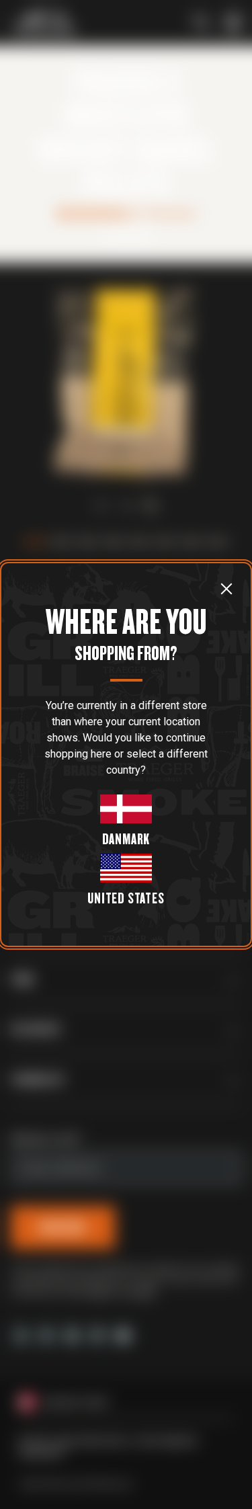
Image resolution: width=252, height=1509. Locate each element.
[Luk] (226, 588)
